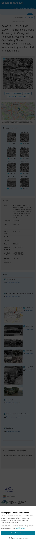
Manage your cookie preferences (15, 513)
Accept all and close (18, 533)
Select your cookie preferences (17, 538)
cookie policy (20, 528)
